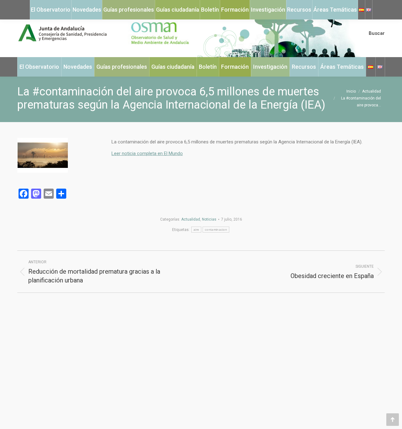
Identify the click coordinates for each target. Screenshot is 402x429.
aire (196, 229)
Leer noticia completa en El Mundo (147, 153)
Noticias (209, 219)
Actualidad (190, 219)
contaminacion (216, 229)
